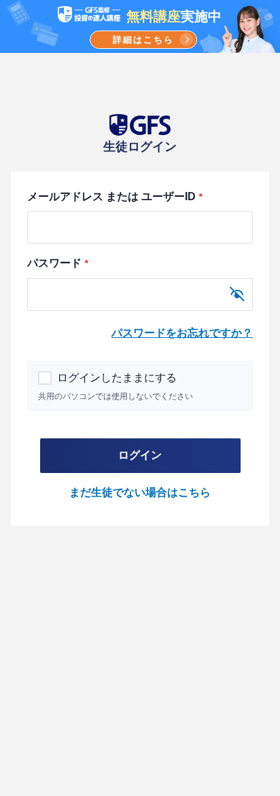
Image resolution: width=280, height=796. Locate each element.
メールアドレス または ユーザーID (114, 196)
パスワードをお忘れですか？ (182, 333)
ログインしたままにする (117, 377)
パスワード (57, 263)
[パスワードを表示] (237, 294)
